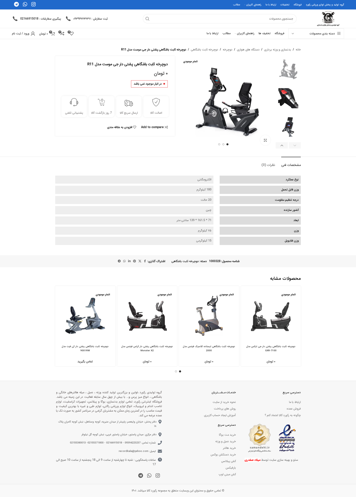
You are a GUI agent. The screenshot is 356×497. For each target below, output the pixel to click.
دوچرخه (227, 49)
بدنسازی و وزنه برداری (277, 49)
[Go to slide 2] (176, 371)
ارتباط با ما (295, 402)
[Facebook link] (145, 261)
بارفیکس (231, 468)
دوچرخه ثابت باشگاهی (204, 49)
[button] (295, 145)
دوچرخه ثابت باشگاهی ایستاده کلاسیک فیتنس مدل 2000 (209, 348)
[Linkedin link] (129, 261)
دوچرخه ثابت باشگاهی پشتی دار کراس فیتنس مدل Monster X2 (147, 348)
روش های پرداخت (225, 408)
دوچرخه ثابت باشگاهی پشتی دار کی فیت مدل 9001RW (85, 348)
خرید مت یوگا (227, 435)
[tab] (291, 163)
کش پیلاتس (228, 461)
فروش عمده (294, 408)
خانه (298, 49)
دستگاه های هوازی (248, 49)
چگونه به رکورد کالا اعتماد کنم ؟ (283, 415)
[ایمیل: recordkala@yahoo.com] (160, 451)
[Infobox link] (86, 19)
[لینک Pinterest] (134, 261)
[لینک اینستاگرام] (157, 476)
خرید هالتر (229, 448)
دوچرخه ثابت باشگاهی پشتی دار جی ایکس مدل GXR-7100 (270, 348)
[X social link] (140, 261)
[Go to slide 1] (180, 371)
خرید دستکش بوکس (223, 454)
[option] (227, 144)
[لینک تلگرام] (119, 261)
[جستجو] (147, 18)
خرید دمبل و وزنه (225, 441)
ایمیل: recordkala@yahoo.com (137, 451)
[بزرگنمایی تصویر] (265, 140)
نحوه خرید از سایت (224, 402)
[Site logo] (327, 18)
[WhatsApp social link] (124, 261)
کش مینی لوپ (227, 474)
